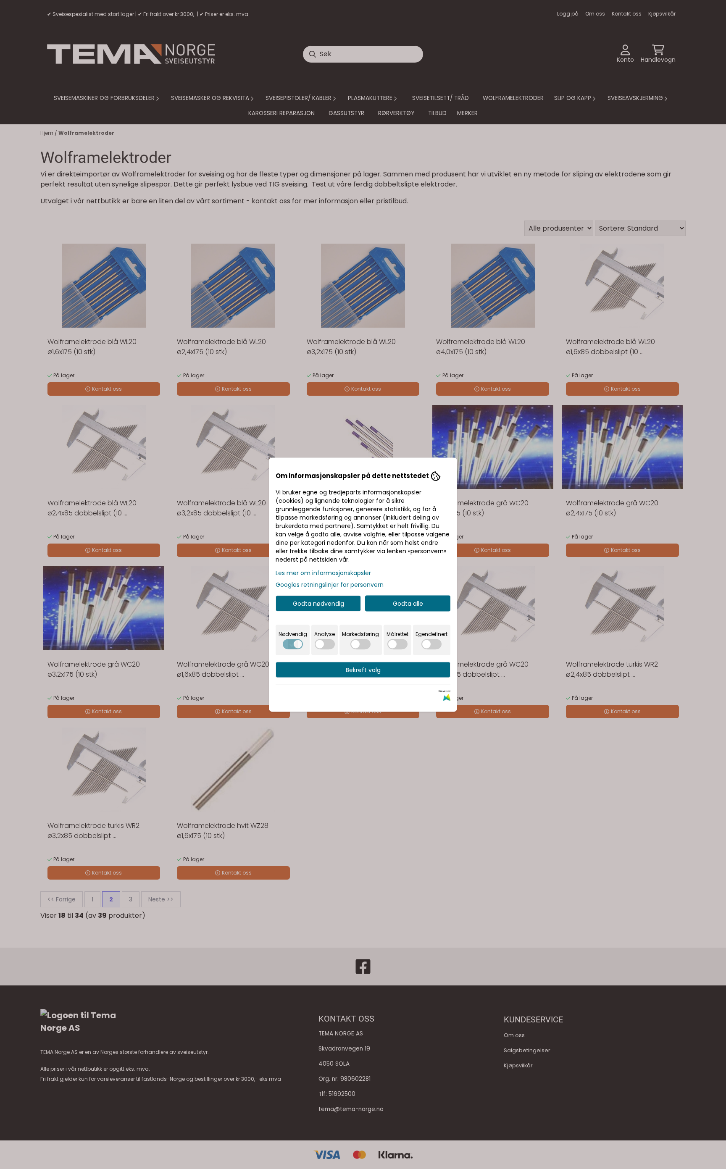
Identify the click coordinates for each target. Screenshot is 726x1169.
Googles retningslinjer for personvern (330, 584)
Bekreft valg (363, 669)
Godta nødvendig (318, 603)
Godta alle (408, 603)
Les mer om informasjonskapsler (323, 572)
